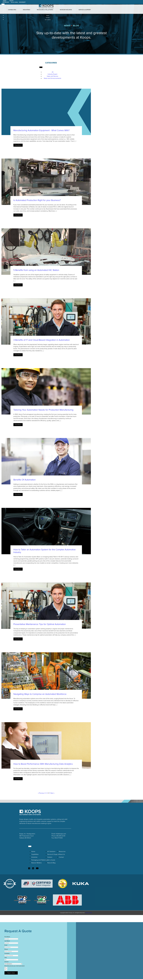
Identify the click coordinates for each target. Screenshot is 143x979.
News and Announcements (52, 78)
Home (33, 851)
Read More (18, 145)
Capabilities (35, 854)
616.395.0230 (60, 836)
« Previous (41, 793)
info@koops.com (61, 834)
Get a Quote (47, 19)
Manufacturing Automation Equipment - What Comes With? (41, 130)
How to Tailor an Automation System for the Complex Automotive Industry (44, 551)
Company (6, 953)
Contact (61, 857)
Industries (34, 857)
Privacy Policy (88, 912)
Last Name (7, 941)
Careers (49, 857)
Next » (52, 793)
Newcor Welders (36, 863)
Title (5, 957)
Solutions (51, 851)
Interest (6, 961)
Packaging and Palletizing (39, 860)
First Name (7, 937)
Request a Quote (11, 973)
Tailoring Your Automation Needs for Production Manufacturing (43, 409)
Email (5, 945)
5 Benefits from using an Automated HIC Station (36, 270)
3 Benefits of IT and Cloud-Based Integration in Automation (41, 340)
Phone (6, 949)
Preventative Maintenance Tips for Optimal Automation (39, 624)
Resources (62, 851)
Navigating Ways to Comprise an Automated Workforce (39, 694)
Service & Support (53, 854)
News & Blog (51, 863)
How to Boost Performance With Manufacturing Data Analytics (43, 764)
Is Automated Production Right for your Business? (37, 200)
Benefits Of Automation (24, 479)
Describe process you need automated (14, 966)
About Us (62, 854)
